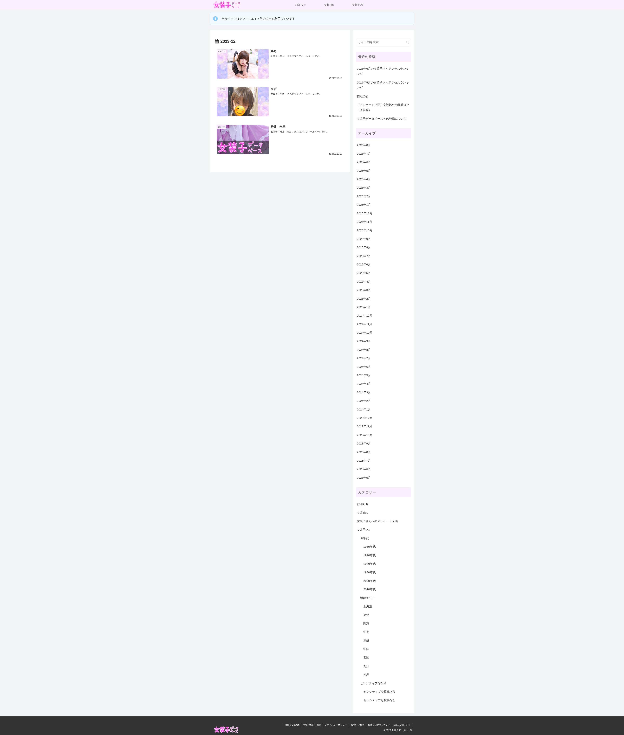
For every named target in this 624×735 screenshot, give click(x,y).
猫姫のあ (363, 96)
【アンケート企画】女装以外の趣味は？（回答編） (383, 107)
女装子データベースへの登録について (382, 118)
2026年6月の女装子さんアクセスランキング (383, 71)
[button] (407, 42)
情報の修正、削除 (312, 724)
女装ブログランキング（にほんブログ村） (389, 724)
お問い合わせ (357, 724)
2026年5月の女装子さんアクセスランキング (383, 85)
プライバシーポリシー (336, 724)
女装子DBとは (292, 724)
